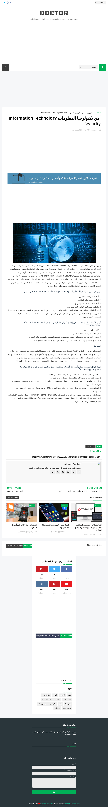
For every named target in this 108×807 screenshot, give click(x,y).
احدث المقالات (66, 635)
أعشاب (62, 695)
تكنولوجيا (90, 112)
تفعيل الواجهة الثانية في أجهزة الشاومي (24, 526)
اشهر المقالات (54, 635)
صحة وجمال (42, 704)
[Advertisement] (54, 41)
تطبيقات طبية (46, 700)
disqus (20, 546)
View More (14, 497)
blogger (28, 546)
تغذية (60, 704)
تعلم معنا (68, 704)
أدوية (69, 695)
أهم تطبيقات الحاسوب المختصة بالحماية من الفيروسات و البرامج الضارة (88, 527)
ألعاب (55, 695)
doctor (54, 13)
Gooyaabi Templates (72, 804)
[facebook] (9, 2)
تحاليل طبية (67, 700)
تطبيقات (57, 700)
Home (98, 112)
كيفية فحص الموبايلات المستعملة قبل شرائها (55, 526)
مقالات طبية (67, 708)
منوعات (57, 708)
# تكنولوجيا (90, 446)
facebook (11, 546)
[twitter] (4, 2)
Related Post (96, 497)
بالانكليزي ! (46, 695)
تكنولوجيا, (75, 130)
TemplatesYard (47, 804)
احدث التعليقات (42, 635)
